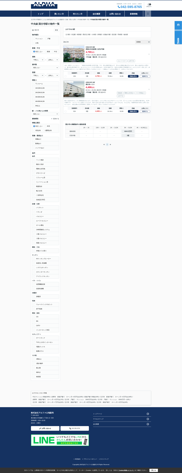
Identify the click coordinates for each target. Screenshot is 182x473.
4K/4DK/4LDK (40, 101)
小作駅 (94, 34)
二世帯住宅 (40, 195)
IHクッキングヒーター (43, 258)
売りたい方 (77, 14)
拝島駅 (99, 34)
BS (37, 321)
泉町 (93, 47)
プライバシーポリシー (90, 459)
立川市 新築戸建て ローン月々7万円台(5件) (48, 402)
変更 (56, 30)
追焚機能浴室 (40, 284)
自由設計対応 (40, 199)
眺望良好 (39, 186)
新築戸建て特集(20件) (91, 397)
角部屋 (38, 376)
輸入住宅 (39, 191)
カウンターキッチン (43, 272)
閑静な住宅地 (40, 169)
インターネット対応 (43, 330)
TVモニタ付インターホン (44, 342)
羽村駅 (120, 34)
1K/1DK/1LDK (40, 88)
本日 (48, 126)
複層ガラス (40, 351)
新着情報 (134, 14)
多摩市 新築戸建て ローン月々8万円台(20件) (67, 397)
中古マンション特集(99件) (41, 397)
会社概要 (96, 14)
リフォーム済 (40, 177)
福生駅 (126, 34)
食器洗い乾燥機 (41, 263)
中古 (55, 51)
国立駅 (114, 34)
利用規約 (77, 459)
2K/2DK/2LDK (40, 92)
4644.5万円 (128, 131)
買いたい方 (59, 14)
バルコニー (40, 216)
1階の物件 (39, 363)
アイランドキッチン (43, 276)
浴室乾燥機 (40, 288)
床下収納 (39, 309)
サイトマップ (104, 459)
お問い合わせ (115, 14)
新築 (48, 51)
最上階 (38, 368)
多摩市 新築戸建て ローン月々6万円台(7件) (48, 399)
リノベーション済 (42, 182)
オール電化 (40, 225)
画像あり (38, 139)
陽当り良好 (40, 164)
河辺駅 (73, 34)
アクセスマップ (98, 419)
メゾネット (40, 207)
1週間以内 (48, 130)
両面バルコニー (41, 243)
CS (37, 317)
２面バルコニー (41, 234)
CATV (38, 325)
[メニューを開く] (148, 14)
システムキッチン (42, 267)
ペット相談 (40, 160)
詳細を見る (133, 76)
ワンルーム (39, 83)
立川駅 (68, 34)
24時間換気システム (43, 229)
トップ (40, 14)
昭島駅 (79, 34)
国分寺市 (89, 47)
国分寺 (95, 57)
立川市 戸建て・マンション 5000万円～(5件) (114, 399)
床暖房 (38, 296)
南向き (38, 372)
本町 (93, 82)
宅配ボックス (40, 347)
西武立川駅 (86, 34)
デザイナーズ (40, 173)
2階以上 (38, 359)
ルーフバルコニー (42, 221)
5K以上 (37, 106)
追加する (145, 76)
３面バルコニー (41, 238)
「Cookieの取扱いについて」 (126, 470)
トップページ (97, 414)
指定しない (39, 51)
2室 (128, 135)
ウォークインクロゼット (44, 304)
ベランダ (39, 212)
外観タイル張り (41, 251)
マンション (39, 38)
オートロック (40, 338)
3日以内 (38, 130)
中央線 (89, 57)
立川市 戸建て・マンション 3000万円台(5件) (81, 399)
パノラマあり (39, 148)
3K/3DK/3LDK (40, 97)
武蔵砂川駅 (107, 34)
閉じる (153, 470)
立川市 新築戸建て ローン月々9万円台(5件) (112, 402)
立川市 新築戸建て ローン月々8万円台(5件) (80, 402)
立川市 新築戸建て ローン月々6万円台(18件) (116, 397)
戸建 (48, 38)
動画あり (38, 143)
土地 (36, 43)
